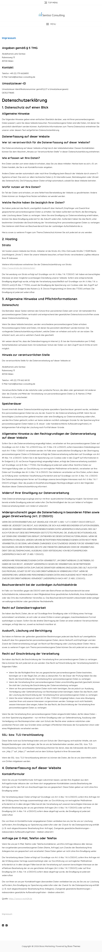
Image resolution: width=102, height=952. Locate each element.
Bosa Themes (74, 946)
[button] (51, 24)
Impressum (7, 914)
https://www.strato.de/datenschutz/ (18, 268)
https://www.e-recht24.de (20, 898)
